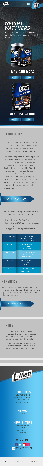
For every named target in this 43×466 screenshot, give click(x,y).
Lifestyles (22, 430)
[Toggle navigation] (29, 4)
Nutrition (22, 433)
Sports (22, 428)
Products (22, 392)
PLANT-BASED (22, 402)
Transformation (22, 425)
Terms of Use (28, 461)
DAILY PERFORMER (22, 395)
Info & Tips (22, 422)
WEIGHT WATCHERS (22, 397)
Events (22, 414)
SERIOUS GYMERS (22, 400)
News (22, 411)
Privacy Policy (37, 461)
